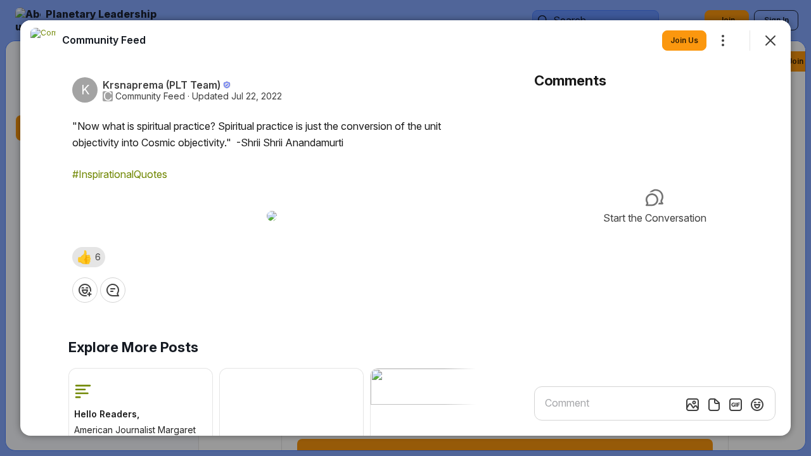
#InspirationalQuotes (119, 174)
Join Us (684, 40)
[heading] (104, 40)
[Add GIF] (735, 405)
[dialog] (405, 228)
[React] (85, 290)
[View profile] (43, 40)
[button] (88, 257)
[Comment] (112, 290)
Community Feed (150, 96)
